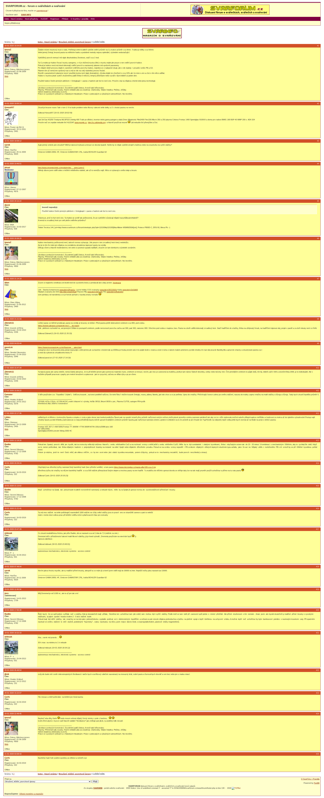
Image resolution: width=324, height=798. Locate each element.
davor (7, 205)
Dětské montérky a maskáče (31, 794)
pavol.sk (9, 347)
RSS (92, 19)
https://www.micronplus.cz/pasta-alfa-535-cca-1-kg (135, 467)
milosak (8, 533)
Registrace (54, 19)
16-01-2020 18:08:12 (12, 141)
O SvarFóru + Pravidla (310, 779)
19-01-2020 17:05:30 (12, 610)
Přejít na (8, 779)
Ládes (7, 417)
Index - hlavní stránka (13, 19)
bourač (8, 50)
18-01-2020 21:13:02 (12, 486)
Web (6, 76)
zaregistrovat (41, 11)
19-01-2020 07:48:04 (12, 567)
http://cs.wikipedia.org (97, 122)
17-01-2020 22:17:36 (12, 413)
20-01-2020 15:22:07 (12, 693)
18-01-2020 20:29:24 (12, 463)
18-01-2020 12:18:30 (12, 440)
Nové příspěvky (31, 19)
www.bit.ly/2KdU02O (115, 292)
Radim (8, 444)
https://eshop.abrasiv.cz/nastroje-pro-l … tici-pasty (58, 326)
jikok (7, 674)
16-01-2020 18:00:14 (12, 103)
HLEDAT (44, 19)
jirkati (7, 167)
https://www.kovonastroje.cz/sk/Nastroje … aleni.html (60, 347)
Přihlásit (65, 19)
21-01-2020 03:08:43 (12, 754)
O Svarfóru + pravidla (79, 19)
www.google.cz (81, 122)
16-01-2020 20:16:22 (12, 201)
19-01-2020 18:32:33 (12, 633)
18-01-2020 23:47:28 (12, 529)
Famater (9, 394)
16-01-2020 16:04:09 (12, 46)
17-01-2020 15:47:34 (12, 368)
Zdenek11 (9, 323)
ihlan (7, 282)
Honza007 (9, 107)
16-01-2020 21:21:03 (12, 319)
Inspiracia (117, 283)
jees (7, 593)
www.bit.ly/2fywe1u (67, 290)
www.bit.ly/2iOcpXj (94, 292)
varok (7, 145)
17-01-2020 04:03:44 (12, 343)
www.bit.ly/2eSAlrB (130, 290)
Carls (7, 467)
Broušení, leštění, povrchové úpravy (75, 42)
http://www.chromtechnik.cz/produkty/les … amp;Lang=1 (61, 168)
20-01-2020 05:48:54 (12, 670)
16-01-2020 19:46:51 (12, 164)
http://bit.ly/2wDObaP (68, 292)
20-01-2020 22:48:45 (12, 714)
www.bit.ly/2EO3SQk (108, 290)
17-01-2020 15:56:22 (12, 390)
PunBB (316, 783)
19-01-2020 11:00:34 (12, 589)
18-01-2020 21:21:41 (12, 508)
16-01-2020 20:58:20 (12, 238)
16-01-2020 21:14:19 (12, 279)
